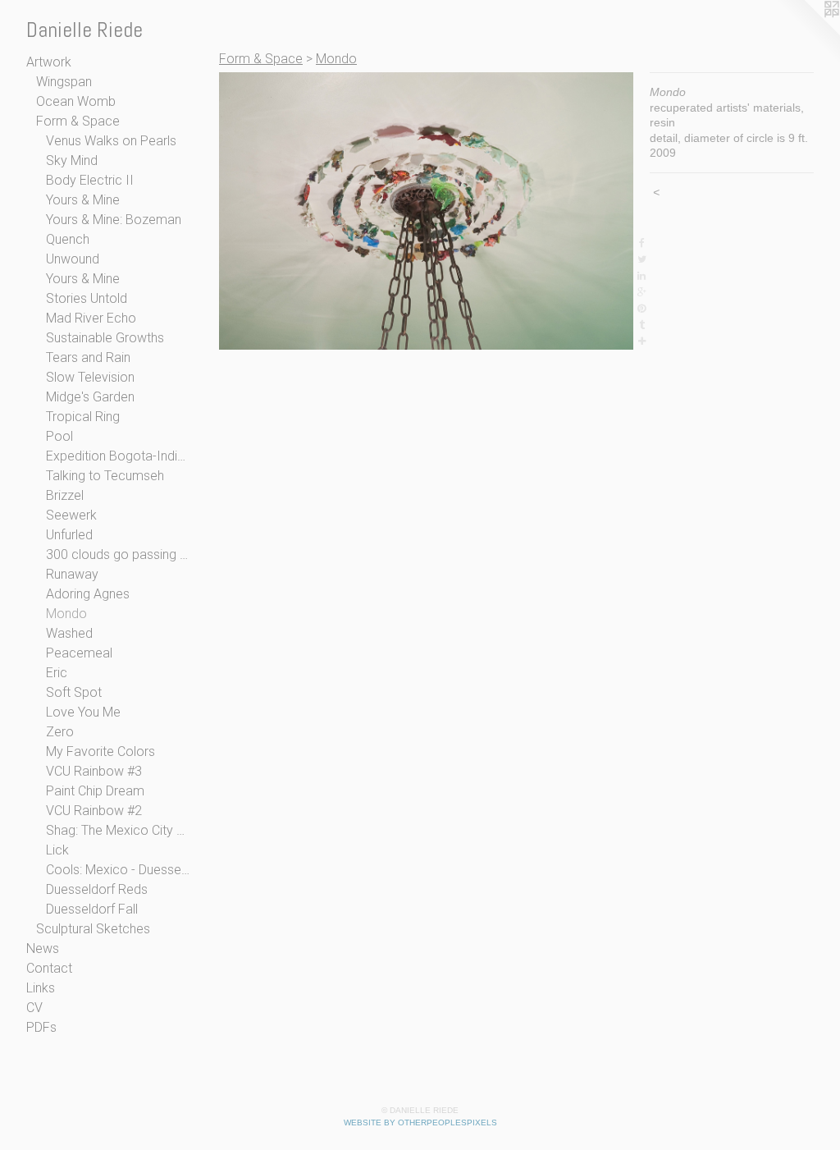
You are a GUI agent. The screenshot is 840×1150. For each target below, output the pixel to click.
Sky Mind (72, 160)
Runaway (72, 574)
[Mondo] (426, 211)
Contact (49, 968)
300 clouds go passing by (118, 554)
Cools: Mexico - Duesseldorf (118, 869)
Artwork (48, 62)
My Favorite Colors (100, 751)
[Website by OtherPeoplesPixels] (807, 33)
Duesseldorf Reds (97, 889)
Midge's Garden (90, 397)
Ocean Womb (76, 101)
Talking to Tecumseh (105, 475)
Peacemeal (79, 653)
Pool (59, 436)
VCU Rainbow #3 (94, 771)
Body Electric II (90, 180)
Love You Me (83, 712)
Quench (67, 239)
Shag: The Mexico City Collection (118, 830)
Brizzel (65, 495)
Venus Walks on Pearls (111, 141)
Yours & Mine (83, 200)
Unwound (72, 259)
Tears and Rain (88, 357)
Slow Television (90, 377)
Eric (56, 672)
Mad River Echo (91, 318)
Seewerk (71, 515)
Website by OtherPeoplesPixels (420, 1122)
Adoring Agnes (88, 594)
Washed (69, 633)
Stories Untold (86, 298)
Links (40, 988)
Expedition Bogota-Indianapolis (118, 456)
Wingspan (64, 81)
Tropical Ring (83, 416)
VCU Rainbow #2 (94, 810)
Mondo (66, 613)
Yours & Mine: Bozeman (113, 219)
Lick (57, 850)
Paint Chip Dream (95, 791)
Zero (60, 732)
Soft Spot (74, 692)
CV (34, 1007)
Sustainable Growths (105, 338)
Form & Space (78, 121)
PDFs (41, 1027)
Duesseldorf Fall (92, 909)
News (42, 948)
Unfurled (69, 535)
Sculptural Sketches (93, 929)
